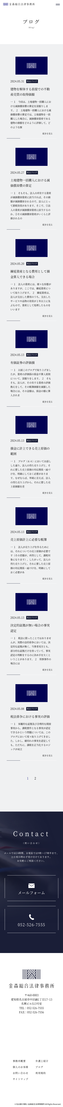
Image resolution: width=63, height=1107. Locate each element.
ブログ (39, 1067)
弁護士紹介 (41, 1061)
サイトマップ (20, 1079)
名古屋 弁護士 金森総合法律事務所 (30, 1104)
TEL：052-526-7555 (31, 1008)
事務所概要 (19, 1061)
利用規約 (40, 1073)
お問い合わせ (20, 1073)
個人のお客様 (20, 1067)
